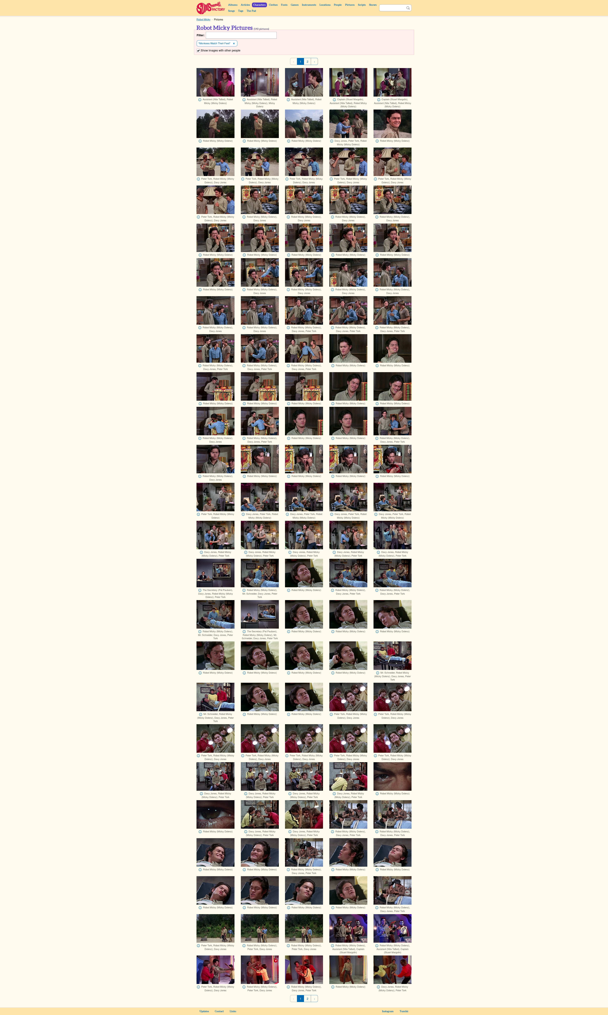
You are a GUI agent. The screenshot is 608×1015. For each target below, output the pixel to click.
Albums (232, 5)
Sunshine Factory (210, 8)
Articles (245, 5)
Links (233, 1011)
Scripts (362, 5)
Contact (219, 1011)
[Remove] (233, 43)
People (338, 5)
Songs (231, 11)
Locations (325, 5)
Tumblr (404, 1011)
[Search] (408, 7)
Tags (240, 11)
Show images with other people (220, 50)
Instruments (309, 5)
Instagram (388, 1011)
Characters (259, 5)
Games (294, 5)
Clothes (273, 5)
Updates (204, 1011)
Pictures (350, 5)
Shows (373, 5)
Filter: (201, 35)
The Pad (251, 11)
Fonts (284, 5)
